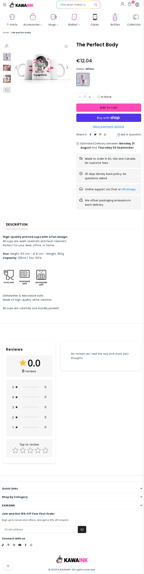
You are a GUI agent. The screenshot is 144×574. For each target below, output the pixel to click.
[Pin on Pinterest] (100, 134)
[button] (137, 4)
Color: (85, 69)
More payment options (108, 126)
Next (67, 67)
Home (6, 32)
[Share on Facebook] (90, 134)
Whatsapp (129, 189)
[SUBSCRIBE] (82, 529)
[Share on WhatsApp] (105, 134)
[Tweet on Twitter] (95, 134)
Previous (16, 67)
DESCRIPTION (17, 224)
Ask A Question (130, 134)
